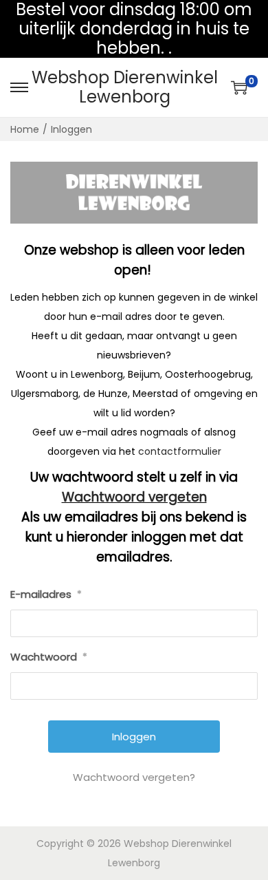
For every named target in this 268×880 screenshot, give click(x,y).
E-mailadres (46, 594)
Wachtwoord (48, 657)
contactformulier (179, 451)
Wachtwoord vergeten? (134, 777)
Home (24, 129)
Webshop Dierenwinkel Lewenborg (125, 87)
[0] (239, 87)
